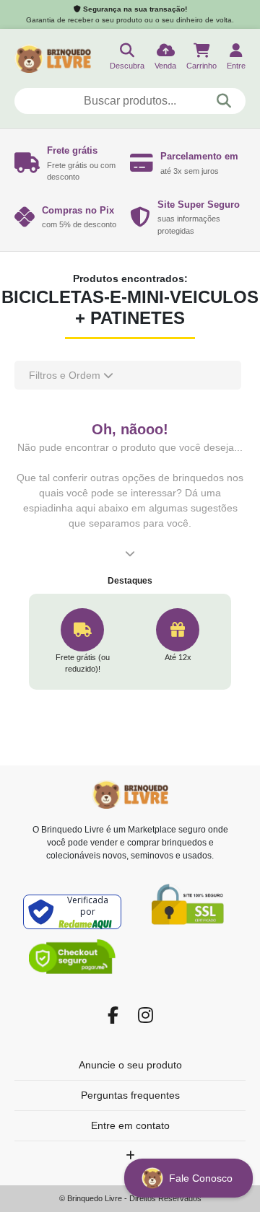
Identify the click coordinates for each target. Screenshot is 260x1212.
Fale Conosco (202, 1178)
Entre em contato (130, 1125)
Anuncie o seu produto (130, 1065)
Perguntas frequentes (130, 1095)
